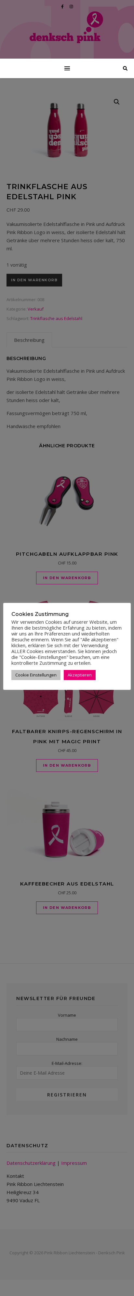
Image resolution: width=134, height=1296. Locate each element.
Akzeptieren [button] (80, 675)
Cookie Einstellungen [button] (36, 675)
